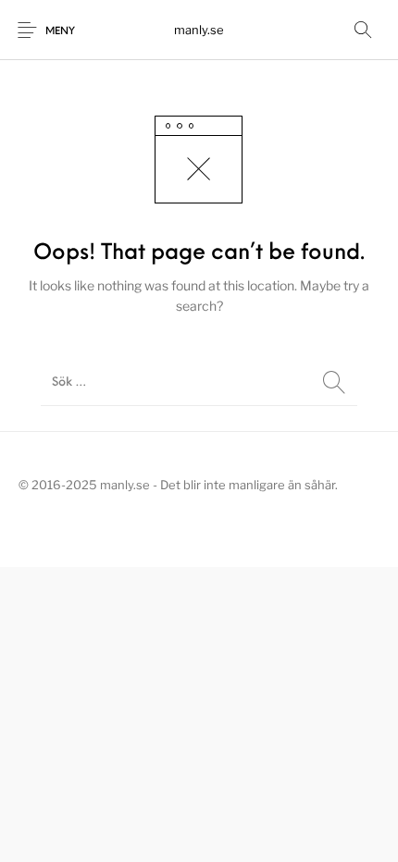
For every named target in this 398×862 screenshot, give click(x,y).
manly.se (199, 29)
